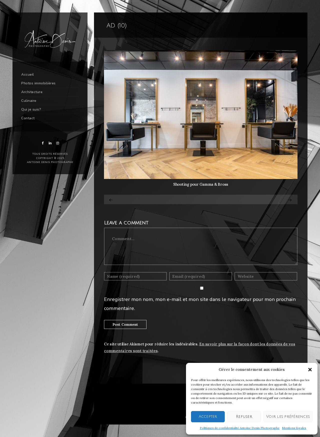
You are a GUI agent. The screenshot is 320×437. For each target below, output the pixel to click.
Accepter (208, 417)
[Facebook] (42, 143)
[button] (310, 369)
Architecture (31, 92)
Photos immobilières (38, 83)
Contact (28, 118)
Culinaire (28, 100)
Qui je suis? (31, 109)
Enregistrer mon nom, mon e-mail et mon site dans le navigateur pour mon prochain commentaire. (200, 304)
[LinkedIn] (50, 143)
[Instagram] (57, 143)
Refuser (244, 417)
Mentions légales (294, 428)
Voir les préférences (288, 417)
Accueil (27, 74)
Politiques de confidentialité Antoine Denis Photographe (240, 428)
